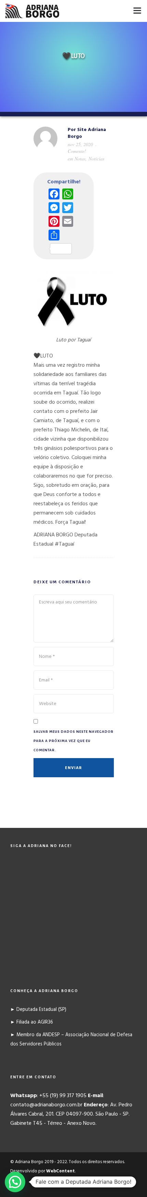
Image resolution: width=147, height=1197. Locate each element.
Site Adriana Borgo (87, 133)
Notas (80, 158)
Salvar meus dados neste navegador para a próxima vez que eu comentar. (73, 741)
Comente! (77, 151)
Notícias (96, 158)
